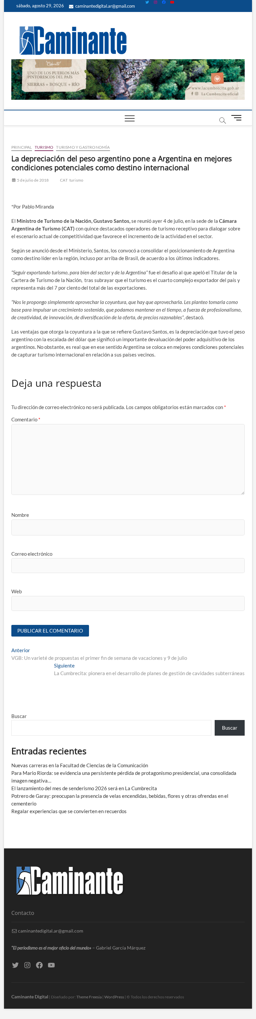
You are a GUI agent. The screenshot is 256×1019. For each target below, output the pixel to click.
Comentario (25, 419)
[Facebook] (164, 2)
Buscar (19, 716)
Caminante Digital (29, 996)
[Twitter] (147, 2)
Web (16, 591)
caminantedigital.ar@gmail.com (104, 6)
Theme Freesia (89, 996)
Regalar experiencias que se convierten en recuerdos (69, 811)
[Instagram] (155, 2)
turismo (76, 180)
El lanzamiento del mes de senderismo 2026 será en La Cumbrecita (84, 788)
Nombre (20, 515)
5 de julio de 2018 (32, 180)
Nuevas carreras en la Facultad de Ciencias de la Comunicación (79, 765)
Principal (21, 147)
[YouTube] (172, 2)
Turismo (44, 147)
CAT (64, 180)
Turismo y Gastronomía (83, 147)
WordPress (114, 996)
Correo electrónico (31, 554)
